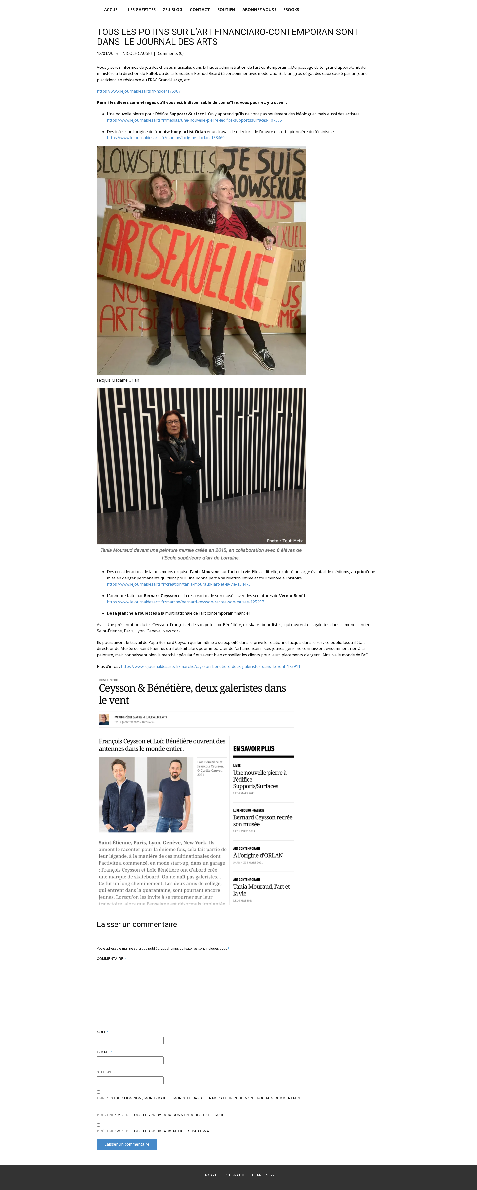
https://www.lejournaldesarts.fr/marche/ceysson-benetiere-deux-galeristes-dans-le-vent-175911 (210, 666)
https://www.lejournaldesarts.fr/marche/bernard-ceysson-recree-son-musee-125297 (185, 602)
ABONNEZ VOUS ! (259, 9)
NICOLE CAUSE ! (137, 53)
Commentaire (112, 958)
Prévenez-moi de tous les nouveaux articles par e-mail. (155, 1131)
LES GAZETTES (142, 9)
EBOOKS (291, 9)
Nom (102, 1032)
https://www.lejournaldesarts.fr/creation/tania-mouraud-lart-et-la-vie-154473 (179, 584)
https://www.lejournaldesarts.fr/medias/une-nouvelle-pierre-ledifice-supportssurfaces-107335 (194, 120)
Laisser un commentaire (126, 1144)
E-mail (105, 1052)
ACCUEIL (112, 9)
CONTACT (200, 9)
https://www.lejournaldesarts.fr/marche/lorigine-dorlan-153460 (166, 137)
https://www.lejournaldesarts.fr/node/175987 (139, 91)
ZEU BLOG (172, 9)
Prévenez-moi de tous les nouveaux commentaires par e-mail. (161, 1114)
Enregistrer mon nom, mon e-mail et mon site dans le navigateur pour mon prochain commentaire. (200, 1098)
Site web (106, 1072)
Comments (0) (170, 53)
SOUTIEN (226, 9)
